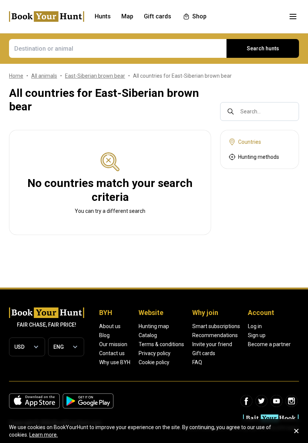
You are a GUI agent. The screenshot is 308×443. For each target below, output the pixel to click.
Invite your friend (212, 344)
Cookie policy (154, 362)
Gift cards (203, 353)
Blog (104, 335)
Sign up (257, 335)
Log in (255, 326)
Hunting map (154, 326)
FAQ (197, 362)
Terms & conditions (161, 344)
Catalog (148, 335)
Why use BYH (114, 362)
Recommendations (215, 335)
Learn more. (43, 435)
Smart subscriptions (216, 326)
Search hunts (263, 48)
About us (110, 326)
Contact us (112, 353)
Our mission (113, 344)
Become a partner (269, 344)
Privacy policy (155, 353)
